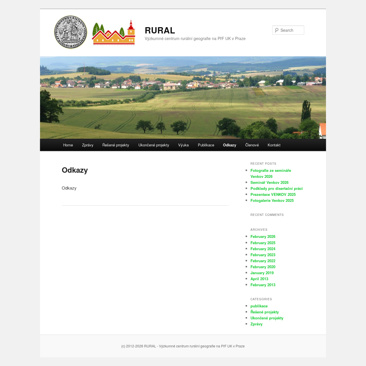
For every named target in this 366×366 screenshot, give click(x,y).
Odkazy (229, 145)
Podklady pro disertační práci (276, 188)
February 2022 (262, 260)
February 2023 (262, 254)
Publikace (206, 145)
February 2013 (262, 284)
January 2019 (262, 272)
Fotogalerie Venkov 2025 (272, 200)
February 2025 (262, 242)
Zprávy (88, 145)
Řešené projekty (115, 145)
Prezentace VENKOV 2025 (273, 194)
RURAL (160, 30)
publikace (259, 306)
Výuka (183, 145)
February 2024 (262, 248)
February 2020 (262, 266)
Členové (252, 145)
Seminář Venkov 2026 (269, 182)
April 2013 (259, 278)
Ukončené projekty (153, 145)
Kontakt (274, 145)
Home (68, 145)
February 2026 (262, 236)
